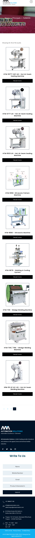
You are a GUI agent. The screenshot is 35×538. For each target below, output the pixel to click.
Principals (16, 18)
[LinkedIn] (11, 448)
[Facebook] (2, 448)
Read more (17, 81)
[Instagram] (15, 448)
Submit (17, 492)
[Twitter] (7, 448)
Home (7, 18)
